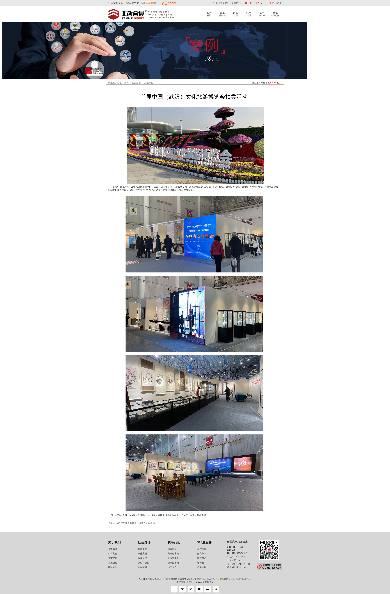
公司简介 (112, 549)
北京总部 (172, 549)
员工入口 (172, 567)
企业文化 (112, 553)
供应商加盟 (143, 563)
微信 (152, 523)
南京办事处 (173, 563)
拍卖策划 (201, 553)
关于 (262, 14)
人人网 (147, 523)
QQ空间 (121, 523)
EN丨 (279, 3)
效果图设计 (203, 567)
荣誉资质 (112, 558)
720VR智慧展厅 (221, 3)
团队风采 (112, 567)
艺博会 (200, 563)
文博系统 (148, 83)
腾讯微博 (139, 523)
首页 (209, 14)
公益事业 (142, 549)
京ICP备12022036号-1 (208, 579)
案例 (235, 14)
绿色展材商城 (148, 3)
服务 (222, 14)
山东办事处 (173, 553)
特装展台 (201, 558)
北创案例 (136, 83)
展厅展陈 (201, 549)
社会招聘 (142, 567)
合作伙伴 (142, 558)
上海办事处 (173, 558)
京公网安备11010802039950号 (237, 579)
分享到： (112, 523)
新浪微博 (129, 523)
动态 (248, 14)
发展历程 (112, 563)
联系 (275, 14)
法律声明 (142, 553)
